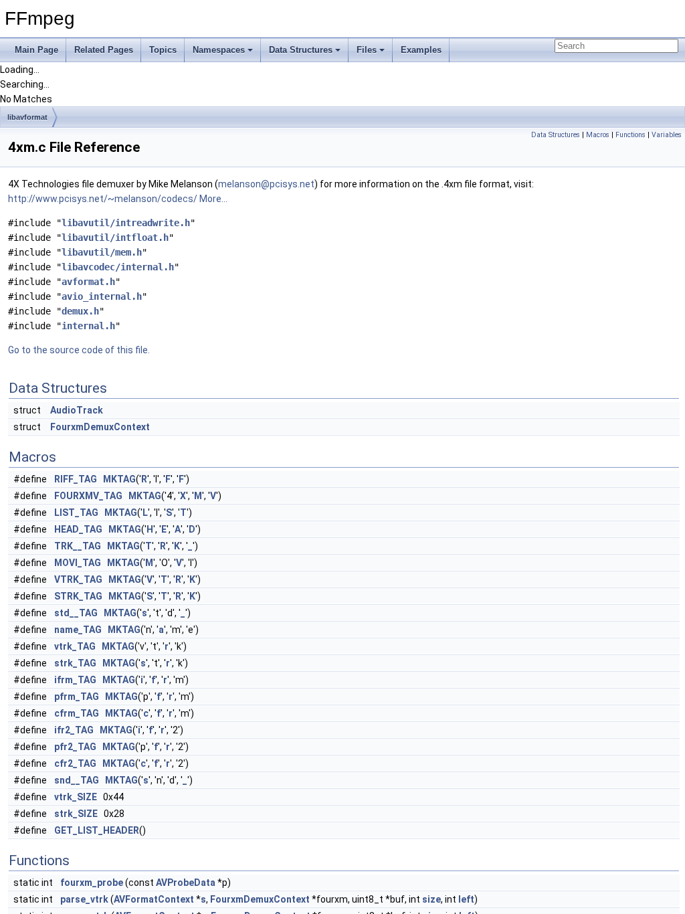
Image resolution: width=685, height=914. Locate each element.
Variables (667, 134)
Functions (630, 134)
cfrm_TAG (76, 713)
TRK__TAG (77, 546)
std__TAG (76, 613)
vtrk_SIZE (75, 797)
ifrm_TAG (75, 679)
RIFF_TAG (75, 479)
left (466, 899)
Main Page (36, 50)
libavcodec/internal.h (118, 267)
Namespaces (219, 50)
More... (213, 198)
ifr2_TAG (74, 730)
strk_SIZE (76, 813)
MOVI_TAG (77, 562)
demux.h (80, 311)
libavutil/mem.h (102, 252)
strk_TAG (75, 663)
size (431, 899)
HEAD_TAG (78, 529)
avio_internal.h (102, 296)
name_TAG (78, 629)
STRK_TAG (78, 596)
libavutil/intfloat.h (115, 237)
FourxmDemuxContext (100, 427)
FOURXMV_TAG (88, 495)
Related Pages (103, 50)
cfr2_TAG (75, 763)
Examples (421, 50)
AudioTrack (76, 410)
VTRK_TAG (78, 579)
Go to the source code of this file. (79, 350)
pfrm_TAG (76, 696)
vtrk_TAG (75, 646)
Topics (163, 50)
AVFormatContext (154, 899)
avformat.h (88, 281)
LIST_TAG (76, 512)
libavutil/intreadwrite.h (126, 222)
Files (367, 50)
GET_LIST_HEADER (96, 830)
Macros (597, 134)
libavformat (27, 117)
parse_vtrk (84, 899)
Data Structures (300, 50)
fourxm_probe (91, 882)
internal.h (88, 326)
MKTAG (119, 479)
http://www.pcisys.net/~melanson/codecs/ (102, 198)
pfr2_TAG (75, 746)
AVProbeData (185, 882)
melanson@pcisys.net (266, 184)
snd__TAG (76, 780)
